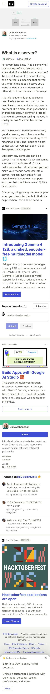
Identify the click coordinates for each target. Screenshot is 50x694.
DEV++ (32, 644)
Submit (12, 326)
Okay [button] (8, 688)
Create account (38, 4)
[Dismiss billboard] (46, 658)
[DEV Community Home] (11, 4)
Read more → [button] (12, 294)
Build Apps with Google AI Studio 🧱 (23, 375)
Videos (41, 644)
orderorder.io (31, 38)
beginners (8, 58)
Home (6, 644)
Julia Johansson (17, 32)
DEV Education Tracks (19, 648)
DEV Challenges (19, 644)
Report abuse (35, 335)
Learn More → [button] (11, 621)
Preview (26, 326)
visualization (24, 58)
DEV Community (27, 476)
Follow (25, 434)
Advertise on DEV (12, 652)
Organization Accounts (33, 652)
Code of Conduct (16, 335)
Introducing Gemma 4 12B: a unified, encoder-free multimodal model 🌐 (24, 251)
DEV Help (35, 648)
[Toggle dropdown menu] (46, 208)
